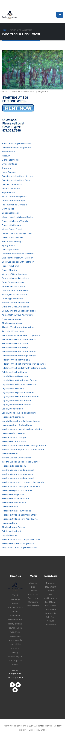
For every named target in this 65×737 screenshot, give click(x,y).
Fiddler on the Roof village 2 (16, 359)
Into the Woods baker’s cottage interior (22, 429)
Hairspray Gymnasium (13, 433)
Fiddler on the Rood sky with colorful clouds (24, 367)
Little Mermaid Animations (15, 290)
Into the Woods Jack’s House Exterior (20, 461)
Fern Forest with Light (12, 241)
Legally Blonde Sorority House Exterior (21, 421)
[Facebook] (12, 684)
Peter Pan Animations (13, 282)
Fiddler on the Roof (11, 531)
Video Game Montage (13, 200)
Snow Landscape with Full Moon (18, 261)
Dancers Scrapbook (12, 184)
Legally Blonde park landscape (18, 392)
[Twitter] (18, 684)
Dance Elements (10, 159)
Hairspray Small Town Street (16, 510)
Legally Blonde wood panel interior (19, 412)
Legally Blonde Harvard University (19, 384)
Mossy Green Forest (12, 229)
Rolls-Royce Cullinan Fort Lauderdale (50, 610)
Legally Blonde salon (12, 408)
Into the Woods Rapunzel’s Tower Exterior (23, 449)
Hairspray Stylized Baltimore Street (19, 514)
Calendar (7, 168)
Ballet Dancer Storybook (14, 196)
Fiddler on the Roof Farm (14, 372)
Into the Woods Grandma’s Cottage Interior (24, 445)
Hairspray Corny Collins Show (17, 425)
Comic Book (8, 208)
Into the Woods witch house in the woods (23, 482)
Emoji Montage (9, 163)
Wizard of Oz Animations (14, 274)
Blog (33, 587)
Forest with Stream (11, 225)
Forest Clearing (10, 270)
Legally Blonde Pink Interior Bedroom (20, 396)
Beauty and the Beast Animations (19, 310)
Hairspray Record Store (14, 502)
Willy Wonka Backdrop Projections (19, 547)
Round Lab (51, 624)
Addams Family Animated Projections (21, 335)
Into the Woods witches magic (17, 474)
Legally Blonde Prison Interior (16, 404)
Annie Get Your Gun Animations (17, 314)
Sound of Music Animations (15, 278)
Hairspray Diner (10, 453)
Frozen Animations (11, 318)
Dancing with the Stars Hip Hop (17, 176)
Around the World (11, 188)
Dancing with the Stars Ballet (16, 180)
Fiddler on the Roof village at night (19, 355)
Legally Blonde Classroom (15, 376)
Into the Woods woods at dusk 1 (18, 469)
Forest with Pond (10, 265)
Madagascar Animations (14, 294)
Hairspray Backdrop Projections (18, 543)
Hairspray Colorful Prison (14, 441)
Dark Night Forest (10, 249)
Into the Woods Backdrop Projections (21, 539)
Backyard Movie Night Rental (50, 587)
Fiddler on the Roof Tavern (15, 343)
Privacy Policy (33, 606)
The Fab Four (8, 151)
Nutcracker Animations (13, 286)
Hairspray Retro (10, 506)
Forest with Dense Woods (15, 221)
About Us (33, 583)
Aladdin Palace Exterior (14, 527)
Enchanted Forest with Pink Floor (18, 253)
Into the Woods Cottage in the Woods (21, 486)
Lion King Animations (12, 298)
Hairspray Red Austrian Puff (16, 498)
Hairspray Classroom (13, 416)
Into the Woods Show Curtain (16, 457)
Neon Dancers (9, 172)
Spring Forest (8, 245)
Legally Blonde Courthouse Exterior (19, 380)
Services (33, 590)
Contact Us (33, 594)
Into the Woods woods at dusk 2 (18, 478)
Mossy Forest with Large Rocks (17, 216)
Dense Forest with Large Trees (17, 233)
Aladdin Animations (12, 323)
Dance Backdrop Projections (16, 147)
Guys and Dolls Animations (15, 306)
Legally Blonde (9, 535)
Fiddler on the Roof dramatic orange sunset (24, 363)
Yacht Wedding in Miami (15, 726)
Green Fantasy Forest (13, 237)
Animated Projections (13, 331)
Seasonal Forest (10, 212)
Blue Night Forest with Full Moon (17, 257)
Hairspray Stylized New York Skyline (20, 518)
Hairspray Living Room (13, 494)
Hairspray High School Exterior (17, 490)
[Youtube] (15, 689)
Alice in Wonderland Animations (18, 327)
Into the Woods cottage (14, 437)
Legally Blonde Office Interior (16, 400)
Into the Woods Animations (15, 302)
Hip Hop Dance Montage (14, 204)
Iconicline (23, 730)
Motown (6, 155)
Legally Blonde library (13, 388)
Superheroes (8, 192)
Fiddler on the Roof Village (15, 347)
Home (4, 30)
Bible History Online (38, 730)
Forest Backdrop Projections (16, 143)
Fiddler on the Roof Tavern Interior (19, 339)
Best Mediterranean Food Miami (50, 598)
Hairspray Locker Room (14, 465)
